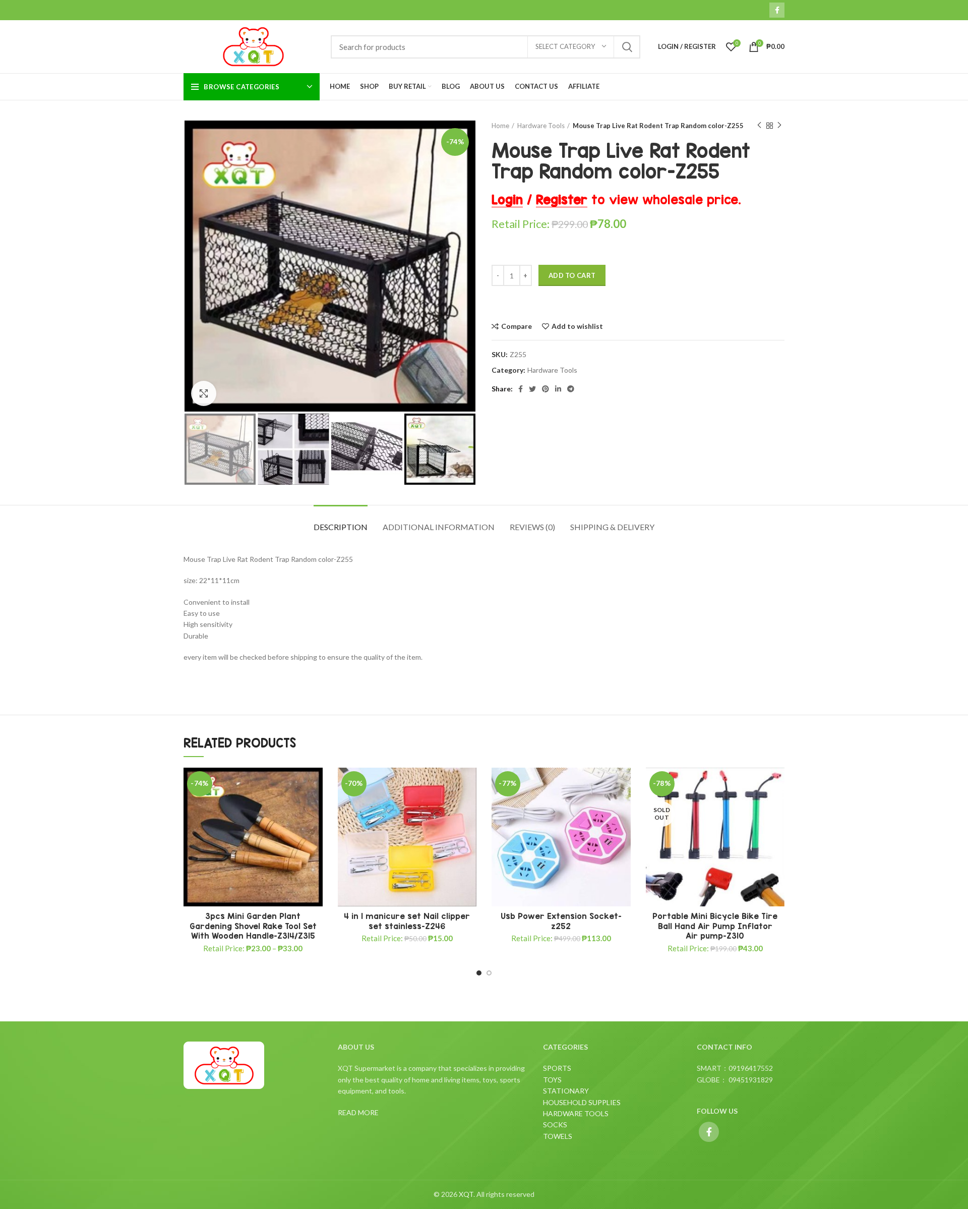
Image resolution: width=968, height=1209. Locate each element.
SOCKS (555, 1124)
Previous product (759, 126)
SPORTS (557, 1068)
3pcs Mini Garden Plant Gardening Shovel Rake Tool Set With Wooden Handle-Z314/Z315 (253, 925)
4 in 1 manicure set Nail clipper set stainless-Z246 (407, 921)
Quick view (315, 829)
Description (341, 527)
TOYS (552, 1079)
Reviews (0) (532, 527)
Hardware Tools (541, 126)
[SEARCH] (626, 47)
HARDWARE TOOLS (576, 1113)
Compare (516, 326)
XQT (466, 1194)
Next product (779, 126)
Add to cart (572, 275)
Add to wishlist (577, 326)
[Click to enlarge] (203, 393)
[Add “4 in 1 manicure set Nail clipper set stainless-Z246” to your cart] (468, 806)
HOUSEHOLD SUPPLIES (582, 1102)
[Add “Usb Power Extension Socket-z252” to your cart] (623, 806)
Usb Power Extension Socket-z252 (561, 921)
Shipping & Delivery (612, 527)
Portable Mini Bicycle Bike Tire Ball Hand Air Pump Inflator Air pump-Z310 (714, 925)
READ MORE (358, 1112)
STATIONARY (566, 1090)
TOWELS (557, 1136)
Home (500, 126)
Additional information (439, 527)
